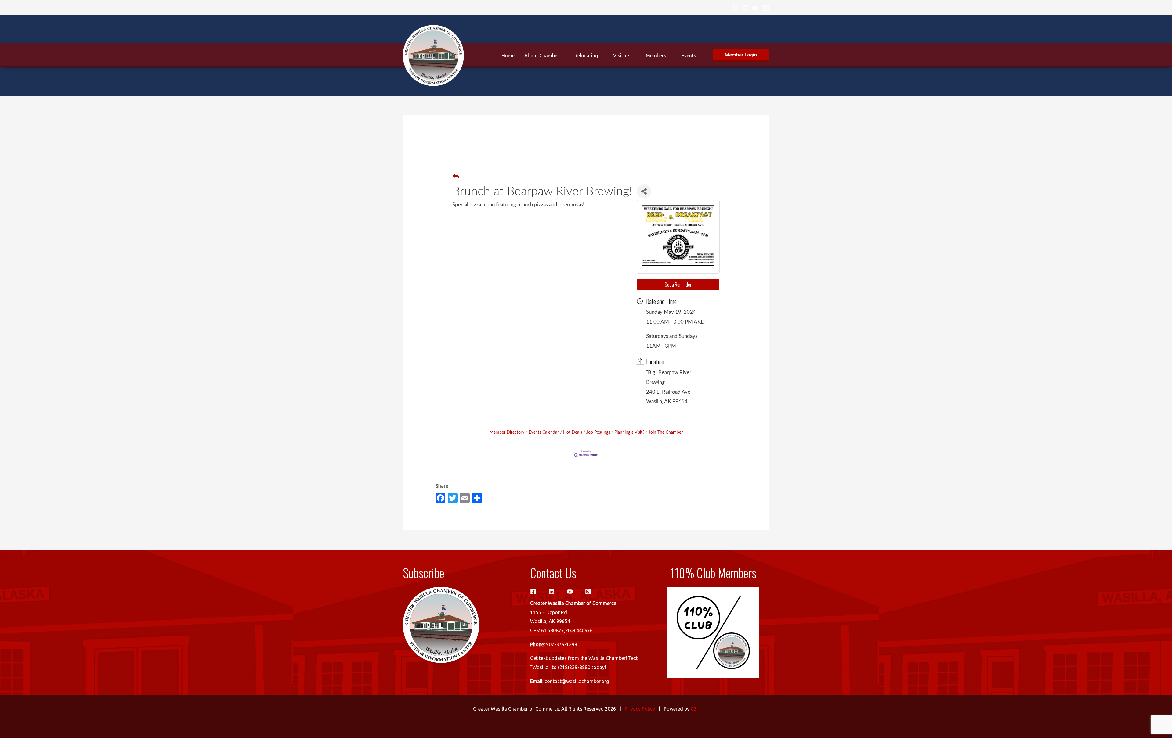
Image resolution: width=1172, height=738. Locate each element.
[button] (741, 55)
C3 (693, 708)
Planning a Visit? (629, 432)
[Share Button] (644, 191)
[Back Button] (456, 177)
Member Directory (507, 432)
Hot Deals (572, 432)
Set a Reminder (678, 284)
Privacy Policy (640, 708)
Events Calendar (544, 432)
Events (689, 55)
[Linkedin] (745, 8)
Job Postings (598, 432)
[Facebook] (734, 8)
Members (656, 55)
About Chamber (541, 55)
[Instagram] (765, 8)
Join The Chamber (666, 432)
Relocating (586, 55)
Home (508, 55)
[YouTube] (755, 8)
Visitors (622, 55)
